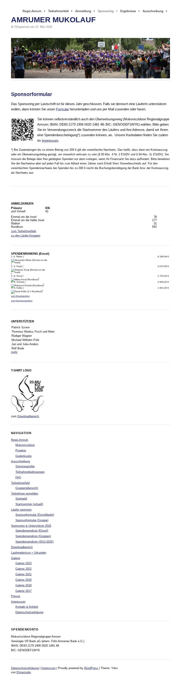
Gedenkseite (23, 456)
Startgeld (21, 498)
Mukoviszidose (25, 445)
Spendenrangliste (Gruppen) (33, 536)
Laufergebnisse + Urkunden (28, 552)
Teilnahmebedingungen (30, 472)
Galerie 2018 (23, 585)
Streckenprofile (25, 466)
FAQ (18, 477)
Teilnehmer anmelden (24, 493)
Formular (62, 109)
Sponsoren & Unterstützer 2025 (31, 525)
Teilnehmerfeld (58, 11)
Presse (15, 596)
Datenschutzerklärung (29, 612)
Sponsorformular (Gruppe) (31, 520)
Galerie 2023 (23, 563)
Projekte (20, 450)
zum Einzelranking (20, 296)
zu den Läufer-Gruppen (25, 235)
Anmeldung (83, 11)
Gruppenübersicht (26, 488)
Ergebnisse (128, 11)
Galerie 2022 (23, 568)
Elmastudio (24, 672)
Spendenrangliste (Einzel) (31, 530)
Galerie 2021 (23, 574)
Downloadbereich (28, 416)
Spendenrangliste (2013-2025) (34, 541)
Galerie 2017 (23, 591)
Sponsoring (106, 11)
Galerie (15, 558)
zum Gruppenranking (21, 300)
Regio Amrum (32, 11)
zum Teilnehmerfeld (23, 231)
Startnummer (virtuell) (29, 504)
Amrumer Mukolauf (53, 20)
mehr (14, 352)
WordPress (91, 668)
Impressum (50, 140)
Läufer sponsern (21, 509)
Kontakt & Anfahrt (26, 606)
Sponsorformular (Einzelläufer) (34, 514)
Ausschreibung (153, 11)
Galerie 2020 (23, 579)
